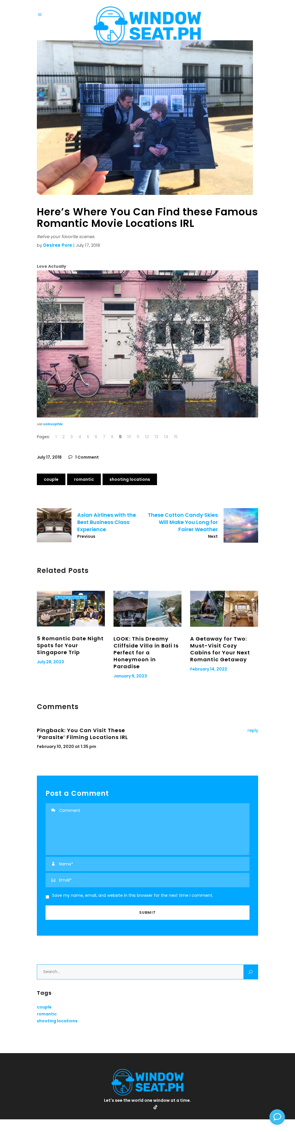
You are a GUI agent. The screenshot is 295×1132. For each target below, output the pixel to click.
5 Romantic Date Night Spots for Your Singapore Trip (70, 645)
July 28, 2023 (50, 662)
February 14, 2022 (208, 669)
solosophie (52, 423)
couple (51, 479)
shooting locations (129, 479)
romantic (84, 479)
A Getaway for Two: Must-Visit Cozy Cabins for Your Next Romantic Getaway (220, 649)
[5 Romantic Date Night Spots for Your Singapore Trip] (71, 608)
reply (252, 730)
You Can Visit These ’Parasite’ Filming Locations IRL (82, 734)
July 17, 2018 (49, 457)
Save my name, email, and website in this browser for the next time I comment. (132, 895)
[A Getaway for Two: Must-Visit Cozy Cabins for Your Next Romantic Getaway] (224, 609)
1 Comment (86, 457)
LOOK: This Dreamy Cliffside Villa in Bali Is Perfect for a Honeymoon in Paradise (146, 652)
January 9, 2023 (130, 676)
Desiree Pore (57, 245)
